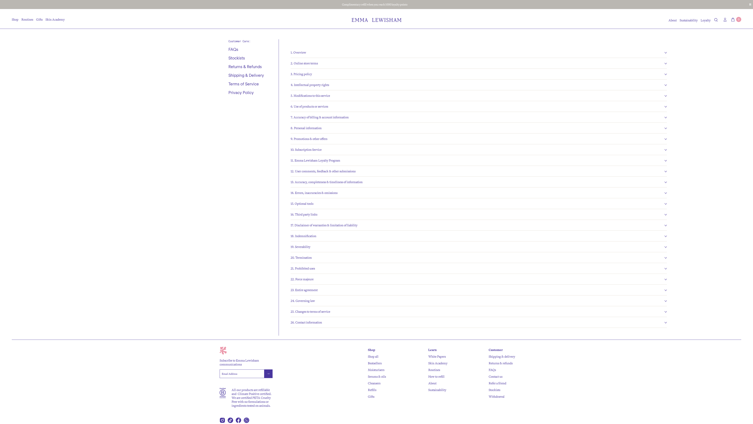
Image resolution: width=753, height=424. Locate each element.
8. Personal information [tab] (306, 128)
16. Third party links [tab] (304, 214)
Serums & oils (377, 376)
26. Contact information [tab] (306, 322)
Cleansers (374, 383)
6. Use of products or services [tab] (309, 106)
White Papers (437, 356)
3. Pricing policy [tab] (301, 74)
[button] (716, 20)
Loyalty (706, 20)
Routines (27, 19)
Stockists (494, 390)
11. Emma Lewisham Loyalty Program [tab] (315, 160)
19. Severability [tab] (300, 247)
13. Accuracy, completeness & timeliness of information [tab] (327, 182)
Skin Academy (55, 19)
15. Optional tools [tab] (302, 204)
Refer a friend (497, 383)
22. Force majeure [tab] (302, 279)
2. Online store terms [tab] (304, 63)
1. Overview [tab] (298, 52)
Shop (15, 19)
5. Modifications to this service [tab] (310, 96)
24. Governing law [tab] (303, 301)
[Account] (724, 20)
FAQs (492, 370)
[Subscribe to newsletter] (268, 373)
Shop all (373, 356)
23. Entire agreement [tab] (304, 290)
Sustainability (689, 20)
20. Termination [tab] (301, 258)
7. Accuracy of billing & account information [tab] (320, 117)
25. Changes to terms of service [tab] (310, 311)
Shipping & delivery (502, 356)
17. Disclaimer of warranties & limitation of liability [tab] (324, 225)
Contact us (495, 376)
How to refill (436, 376)
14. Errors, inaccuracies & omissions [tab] (314, 193)
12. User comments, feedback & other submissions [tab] (323, 171)
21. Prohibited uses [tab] (303, 268)
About (672, 20)
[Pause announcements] (750, 4)
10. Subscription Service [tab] (306, 150)
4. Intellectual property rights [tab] (310, 85)
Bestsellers (375, 363)
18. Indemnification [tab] (303, 236)
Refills (372, 390)
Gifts (39, 19)
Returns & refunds (501, 363)
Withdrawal (497, 396)
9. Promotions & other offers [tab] (309, 139)
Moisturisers (376, 370)
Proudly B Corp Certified (375, 4)
